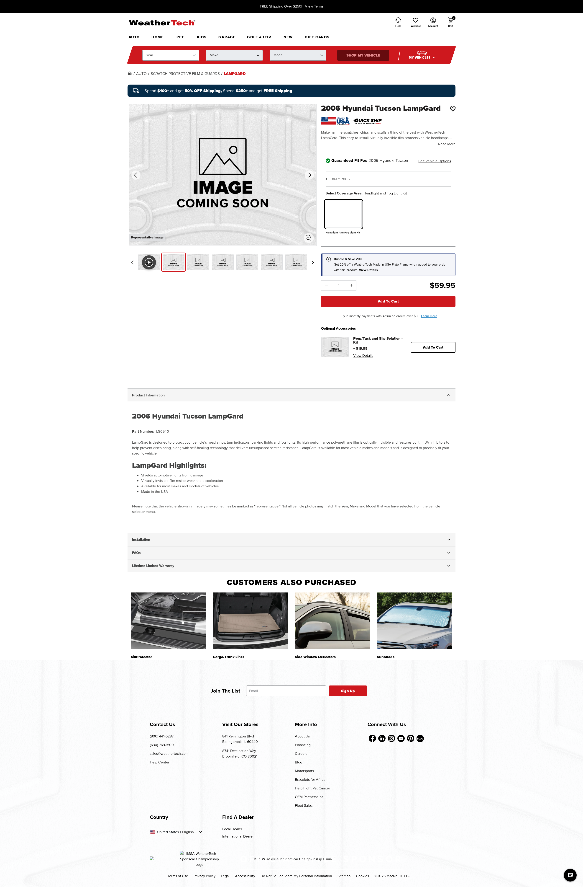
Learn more (429, 316)
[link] (130, 73)
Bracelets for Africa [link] (310, 779)
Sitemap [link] (344, 876)
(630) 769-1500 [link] (162, 744)
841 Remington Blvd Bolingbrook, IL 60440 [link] (240, 739)
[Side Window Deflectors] (332, 620)
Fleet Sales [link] (303, 805)
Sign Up (348, 690)
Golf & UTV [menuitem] (259, 37)
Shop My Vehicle (363, 55)
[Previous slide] (132, 262)
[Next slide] (313, 262)
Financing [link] (303, 744)
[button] (416, 22)
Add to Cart (388, 301)
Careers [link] (301, 753)
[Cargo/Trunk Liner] (250, 620)
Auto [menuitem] (134, 37)
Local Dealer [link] (232, 829)
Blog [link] (298, 762)
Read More (446, 144)
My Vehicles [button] (420, 57)
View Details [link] (363, 355)
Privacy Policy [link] (204, 876)
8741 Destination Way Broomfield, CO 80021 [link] (239, 753)
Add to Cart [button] (433, 347)
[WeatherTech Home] (162, 22)
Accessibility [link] (245, 876)
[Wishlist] (452, 108)
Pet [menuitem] (180, 37)
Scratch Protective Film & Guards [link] (185, 74)
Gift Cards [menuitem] (317, 37)
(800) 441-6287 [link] (162, 736)
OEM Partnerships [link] (309, 796)
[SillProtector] (168, 620)
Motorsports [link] (304, 770)
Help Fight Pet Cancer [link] (312, 788)
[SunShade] (414, 620)
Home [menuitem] (157, 37)
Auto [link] (141, 74)
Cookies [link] (362, 876)
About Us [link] (302, 736)
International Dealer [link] (238, 836)
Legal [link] (225, 876)
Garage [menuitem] (226, 37)
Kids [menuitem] (202, 37)
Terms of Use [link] (178, 876)
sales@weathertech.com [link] (169, 753)
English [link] (188, 832)
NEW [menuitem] (288, 37)
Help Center (159, 762)
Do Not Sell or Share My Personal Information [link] (296, 876)
